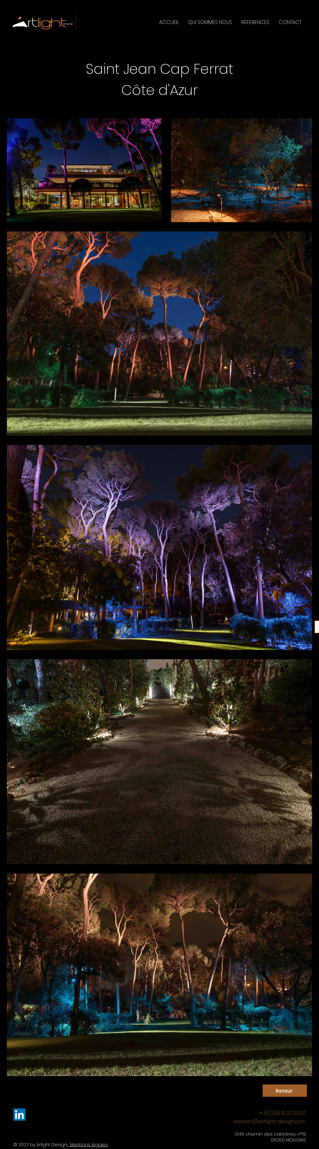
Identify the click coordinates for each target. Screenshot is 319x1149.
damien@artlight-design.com (269, 1121)
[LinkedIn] (19, 1114)
